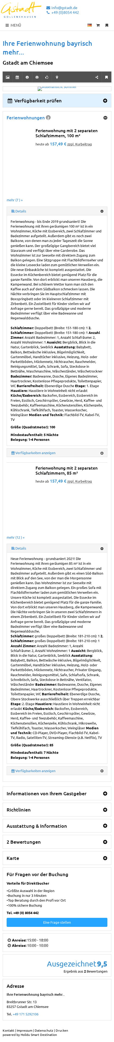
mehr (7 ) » (15, 200)
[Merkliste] (106, 25)
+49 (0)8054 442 (65, 12)
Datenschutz (44, 1030)
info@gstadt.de (64, 7)
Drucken (62, 1030)
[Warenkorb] (98, 25)
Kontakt (8, 1030)
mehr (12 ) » (15, 537)
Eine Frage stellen (57, 922)
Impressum (24, 1030)
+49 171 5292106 (25, 1014)
